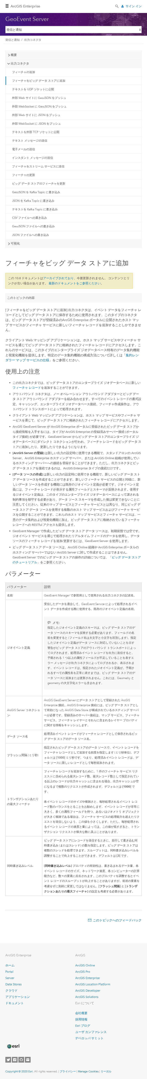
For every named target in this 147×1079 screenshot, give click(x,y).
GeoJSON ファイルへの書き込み (33, 226)
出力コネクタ (32, 40)
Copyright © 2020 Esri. (19, 1071)
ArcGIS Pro (82, 971)
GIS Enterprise (25, 6)
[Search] (117, 6)
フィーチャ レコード (27, 388)
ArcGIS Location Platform (92, 984)
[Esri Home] (13, 1046)
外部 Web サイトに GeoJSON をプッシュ (39, 98)
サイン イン (134, 6)
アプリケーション (17, 997)
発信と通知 (12, 40)
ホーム (10, 965)
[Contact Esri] (28, 1060)
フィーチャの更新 (23, 175)
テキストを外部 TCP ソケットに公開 (35, 132)
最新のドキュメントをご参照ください (75, 283)
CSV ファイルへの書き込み (29, 217)
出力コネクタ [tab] (20, 63)
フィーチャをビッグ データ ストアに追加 (38, 80)
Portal (9, 971)
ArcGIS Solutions (86, 997)
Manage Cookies (88, 1071)
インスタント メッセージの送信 (32, 158)
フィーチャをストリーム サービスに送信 (38, 166)
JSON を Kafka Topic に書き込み (33, 200)
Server (9, 978)
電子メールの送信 (23, 149)
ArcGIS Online (85, 965)
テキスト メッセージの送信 (29, 140)
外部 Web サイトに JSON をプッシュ (36, 115)
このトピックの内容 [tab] (21, 298)
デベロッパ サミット (89, 1038)
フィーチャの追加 (23, 72)
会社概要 (81, 1013)
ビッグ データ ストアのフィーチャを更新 (38, 183)
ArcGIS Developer (87, 990)
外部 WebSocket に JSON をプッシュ (36, 123)
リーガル (106, 1071)
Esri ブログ (82, 1025)
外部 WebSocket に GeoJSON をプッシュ (39, 106)
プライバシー (68, 1071)
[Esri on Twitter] (8, 1060)
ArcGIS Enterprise (87, 978)
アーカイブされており (58, 278)
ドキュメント (14, 1003)
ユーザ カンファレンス (91, 1032)
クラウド (11, 990)
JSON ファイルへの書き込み (30, 235)
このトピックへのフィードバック (117, 920)
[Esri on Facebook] (15, 1060)
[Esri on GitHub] (21, 1060)
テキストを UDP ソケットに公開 (33, 89)
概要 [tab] (14, 55)
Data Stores (13, 984)
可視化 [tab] (15, 243)
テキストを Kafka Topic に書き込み (35, 209)
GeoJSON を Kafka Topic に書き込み (36, 192)
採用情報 (81, 1019)
